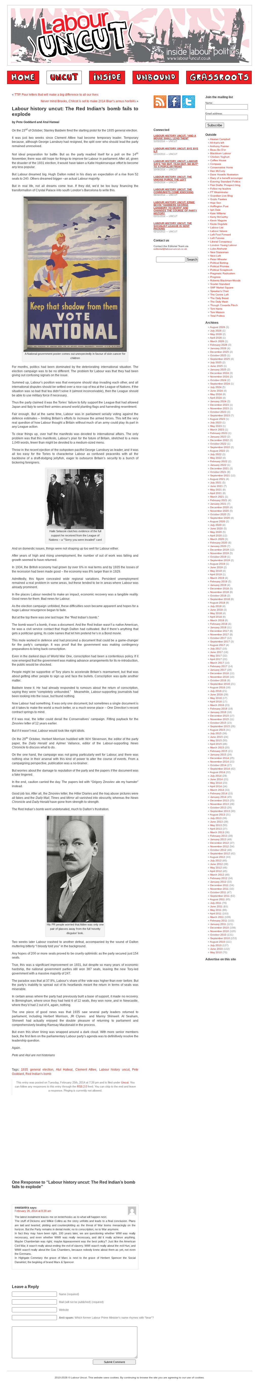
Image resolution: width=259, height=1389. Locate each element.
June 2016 (216, 694)
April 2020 (216, 535)
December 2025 (219, 351)
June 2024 (216, 390)
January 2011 (218, 924)
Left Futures (217, 238)
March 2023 (217, 429)
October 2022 (218, 443)
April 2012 (216, 871)
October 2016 (218, 680)
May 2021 (216, 489)
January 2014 (218, 797)
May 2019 (216, 570)
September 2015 (220, 726)
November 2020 (219, 510)
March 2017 (217, 662)
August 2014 (217, 772)
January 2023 (218, 436)
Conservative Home (221, 167)
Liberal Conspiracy (221, 241)
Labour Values (218, 231)
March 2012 (217, 874)
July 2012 (216, 860)
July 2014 (216, 775)
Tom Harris (216, 308)
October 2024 (218, 380)
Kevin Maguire (218, 220)
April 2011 (216, 913)
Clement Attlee (85, 1069)
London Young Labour (223, 245)
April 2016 (216, 701)
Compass (215, 163)
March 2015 (217, 747)
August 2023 (217, 419)
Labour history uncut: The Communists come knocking (173, 191)
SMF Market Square (221, 287)
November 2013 (219, 804)
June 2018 (216, 609)
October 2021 (218, 472)
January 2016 (218, 712)
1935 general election (37, 1069)
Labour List (216, 227)
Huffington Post (219, 206)
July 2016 (216, 691)
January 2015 (218, 754)
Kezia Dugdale (218, 224)
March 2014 (217, 789)
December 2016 (219, 673)
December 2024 (219, 373)
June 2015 (216, 737)
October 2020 (218, 514)
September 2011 (220, 895)
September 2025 (220, 359)
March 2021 (217, 496)
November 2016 (219, 676)
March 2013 (217, 832)
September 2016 (220, 684)
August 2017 (217, 645)
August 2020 (217, 521)
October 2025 (218, 355)
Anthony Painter (219, 146)
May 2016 (216, 698)
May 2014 (216, 782)
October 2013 (218, 807)
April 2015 (216, 744)
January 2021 (218, 503)
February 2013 (218, 835)
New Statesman (219, 252)
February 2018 (218, 623)
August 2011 (217, 899)
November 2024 (219, 376)
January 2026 (218, 348)
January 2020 (218, 546)
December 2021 (219, 468)
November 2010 (219, 931)
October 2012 (218, 850)
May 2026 (216, 334)
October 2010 (218, 934)
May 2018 (216, 613)
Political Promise (219, 266)
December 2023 (219, 404)
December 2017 (219, 631)
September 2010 (220, 938)
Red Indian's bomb (38, 1074)
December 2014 (219, 758)
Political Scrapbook (221, 269)
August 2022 (217, 450)
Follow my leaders (220, 188)
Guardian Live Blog (221, 195)
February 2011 (218, 920)
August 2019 (217, 563)
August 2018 (217, 602)
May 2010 (216, 952)
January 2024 (218, 401)
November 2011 (219, 888)
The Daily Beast (219, 298)
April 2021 (216, 493)
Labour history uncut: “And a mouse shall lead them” (175, 137)
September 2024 (220, 383)
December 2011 (219, 885)
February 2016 (218, 708)
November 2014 (219, 761)
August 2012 (217, 857)
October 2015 (218, 722)
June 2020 (216, 528)
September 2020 (220, 517)
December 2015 (219, 715)
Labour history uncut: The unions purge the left (173, 178)
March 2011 (217, 917)
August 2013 (217, 814)
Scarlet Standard (220, 284)
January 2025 (218, 369)
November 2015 (219, 719)
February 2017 (218, 666)
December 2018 (219, 588)
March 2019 (217, 578)
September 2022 (220, 447)
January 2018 (218, 627)
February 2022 (218, 461)
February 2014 (218, 793)
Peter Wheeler (218, 259)
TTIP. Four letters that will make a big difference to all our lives (56, 94)
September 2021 (220, 475)
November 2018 (219, 592)
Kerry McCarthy (219, 216)
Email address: (214, 113)
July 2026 (216, 330)
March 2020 (217, 539)
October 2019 (218, 556)
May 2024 (216, 394)
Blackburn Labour (220, 153)
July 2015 (216, 733)
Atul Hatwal (64, 1069)
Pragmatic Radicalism (222, 273)
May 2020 (216, 532)
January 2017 (218, 669)
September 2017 (220, 641)
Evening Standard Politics (225, 181)
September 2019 (220, 560)
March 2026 (217, 341)
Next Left (215, 255)
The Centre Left (219, 294)
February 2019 (218, 581)
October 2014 (218, 765)
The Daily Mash (219, 301)
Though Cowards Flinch (224, 305)
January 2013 (218, 839)
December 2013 (219, 800)
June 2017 (216, 652)
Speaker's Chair (219, 291)
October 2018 (218, 595)
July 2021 (216, 482)
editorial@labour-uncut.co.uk (170, 249)
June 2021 (216, 486)
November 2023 (219, 408)
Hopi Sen (215, 202)
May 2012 (216, 867)
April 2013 (216, 828)
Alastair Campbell (220, 139)
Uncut (124, 1082)
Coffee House (218, 160)
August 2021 (217, 479)
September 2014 (220, 768)
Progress (215, 277)
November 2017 (219, 634)
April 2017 (216, 659)
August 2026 (217, 327)
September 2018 (220, 599)
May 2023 (216, 426)
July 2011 (215, 903)
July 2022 (216, 454)
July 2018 (216, 606)
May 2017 (216, 655)
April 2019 (216, 574)
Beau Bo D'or (218, 149)
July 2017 (216, 648)
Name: (209, 102)
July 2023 (216, 422)
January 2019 (218, 585)
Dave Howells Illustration (224, 174)
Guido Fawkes (218, 199)
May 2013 (216, 825)
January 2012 (218, 881)
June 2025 (216, 366)
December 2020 (219, 507)
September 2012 (220, 853)
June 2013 (216, 821)
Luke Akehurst (218, 248)
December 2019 (219, 549)
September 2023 (220, 415)
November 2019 (219, 553)
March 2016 (217, 705)
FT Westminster (219, 192)
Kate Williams (218, 213)
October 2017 (218, 638)
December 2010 (219, 927)
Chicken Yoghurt (219, 156)
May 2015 (216, 740)
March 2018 (217, 620)
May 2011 (216, 910)
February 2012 (218, 878)
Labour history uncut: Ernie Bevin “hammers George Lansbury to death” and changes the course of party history (175, 208)
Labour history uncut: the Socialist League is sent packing (173, 226)
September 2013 (220, 811)
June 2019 (216, 567)
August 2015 (217, 729)
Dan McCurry (217, 171)
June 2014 (216, 779)
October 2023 (218, 412)
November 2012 (219, 846)
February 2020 (218, 542)
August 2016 (217, 687)
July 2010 (216, 945)
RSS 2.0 (82, 1086)
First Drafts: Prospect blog (225, 185)
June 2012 (216, 864)
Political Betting (219, 262)
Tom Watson (217, 312)
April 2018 (216, 616)
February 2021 (218, 500)
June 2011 (216, 906)
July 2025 (216, 362)
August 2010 (217, 941)
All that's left (217, 142)
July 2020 (216, 525)
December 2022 (219, 440)
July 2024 (216, 387)
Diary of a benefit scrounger (226, 178)
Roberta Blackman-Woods (225, 280)
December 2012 (219, 842)
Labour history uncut (114, 1069)
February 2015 (218, 751)
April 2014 (216, 786)
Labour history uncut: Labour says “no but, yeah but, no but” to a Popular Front (176, 164)
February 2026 (218, 344)
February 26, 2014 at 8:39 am (33, 1210)
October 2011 (218, 892)
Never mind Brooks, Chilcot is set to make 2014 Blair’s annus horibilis (88, 101)
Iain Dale (215, 209)
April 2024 (216, 397)
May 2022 (216, 457)
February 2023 (218, 433)
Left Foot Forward (220, 234)
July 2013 (216, 818)
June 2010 (216, 948)
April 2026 (216, 337)
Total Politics (217, 315)
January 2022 (218, 465)
